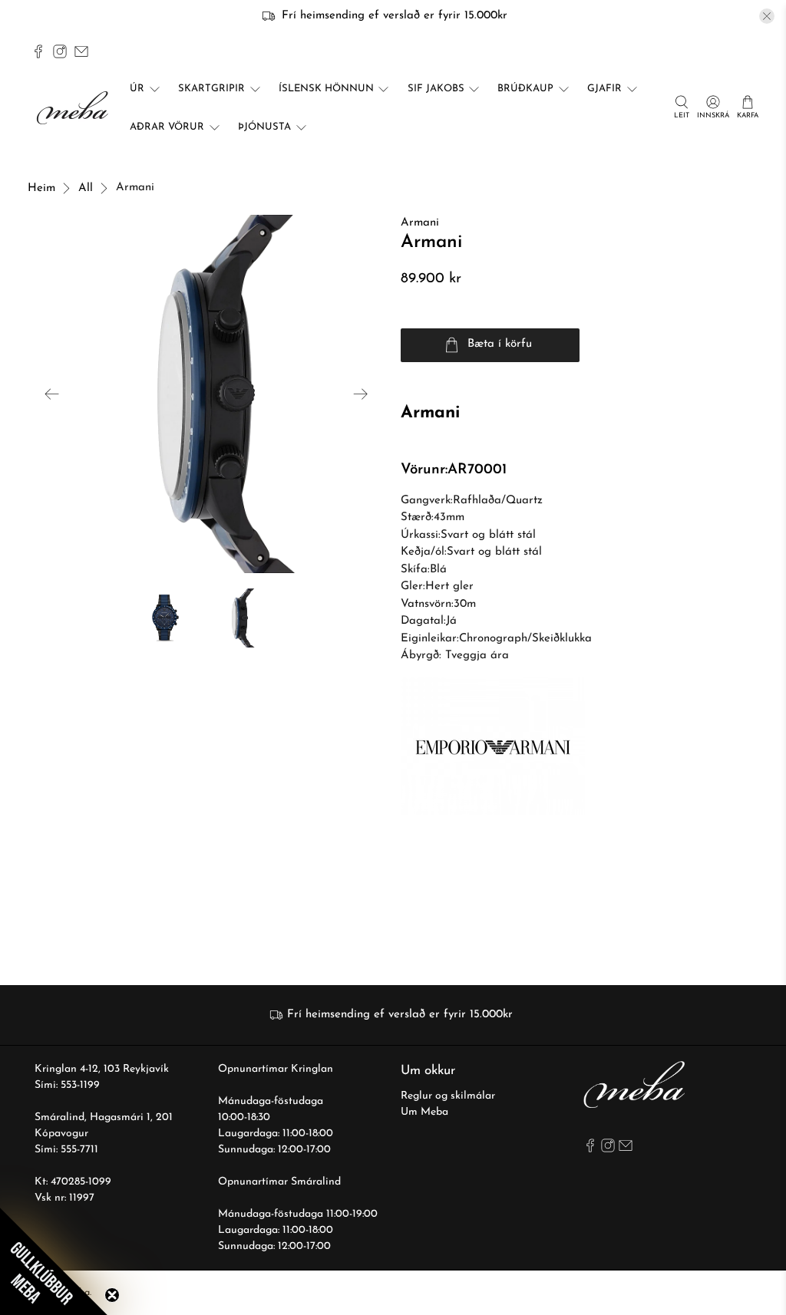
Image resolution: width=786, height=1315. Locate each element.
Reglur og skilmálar (448, 1096)
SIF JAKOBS (436, 89)
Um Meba (424, 1112)
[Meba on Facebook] (38, 51)
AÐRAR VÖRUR (167, 127)
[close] (766, 16)
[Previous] (52, 393)
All (85, 188)
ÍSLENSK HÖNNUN (326, 89)
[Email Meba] (81, 51)
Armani (420, 223)
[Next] (361, 393)
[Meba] (74, 107)
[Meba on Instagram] (60, 51)
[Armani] (206, 393)
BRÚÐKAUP (525, 89)
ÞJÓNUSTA (264, 127)
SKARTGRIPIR (211, 89)
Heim (41, 188)
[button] (53, 1261)
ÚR (137, 89)
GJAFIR (604, 89)
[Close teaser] (112, 1295)
